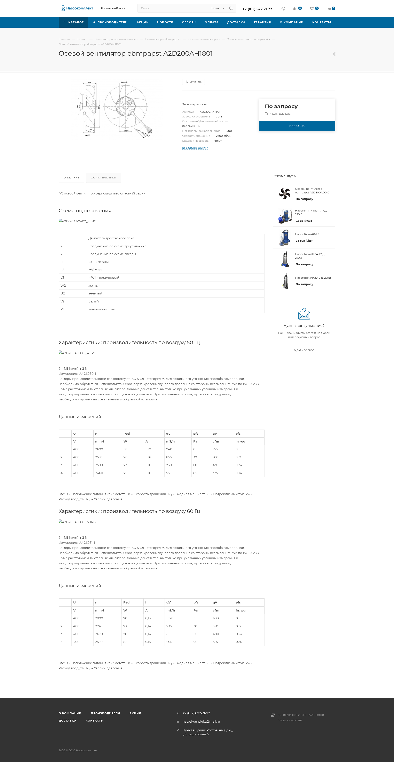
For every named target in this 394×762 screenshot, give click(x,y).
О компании (70, 713)
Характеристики (103, 177)
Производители (105, 713)
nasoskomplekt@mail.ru (201, 721)
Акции (135, 713)
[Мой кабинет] (283, 9)
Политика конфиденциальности (301, 715)
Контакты (94, 720)
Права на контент (290, 720)
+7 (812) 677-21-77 (257, 9)
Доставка (67, 720)
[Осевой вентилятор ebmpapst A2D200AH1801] (117, 109)
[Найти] (231, 8)
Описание (71, 177)
